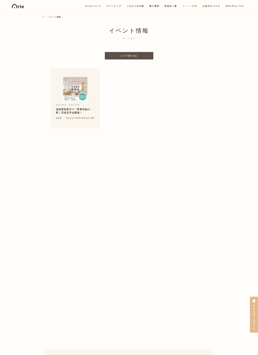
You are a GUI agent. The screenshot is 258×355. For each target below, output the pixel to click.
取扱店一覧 (171, 6)
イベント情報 (189, 6)
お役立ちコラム (211, 6)
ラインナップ (113, 6)
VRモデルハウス (234, 6)
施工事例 (154, 6)
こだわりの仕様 (135, 6)
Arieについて (93, 6)
